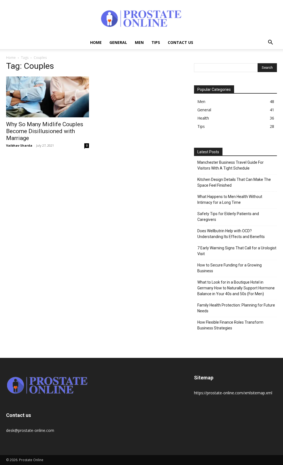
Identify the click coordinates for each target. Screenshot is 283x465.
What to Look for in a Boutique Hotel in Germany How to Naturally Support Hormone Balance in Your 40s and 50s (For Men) (236, 288)
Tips (155, 42)
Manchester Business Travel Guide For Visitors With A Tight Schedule (230, 165)
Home (96, 42)
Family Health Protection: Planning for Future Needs (236, 308)
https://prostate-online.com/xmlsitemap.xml (233, 392)
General (118, 42)
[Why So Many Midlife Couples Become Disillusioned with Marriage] (47, 96)
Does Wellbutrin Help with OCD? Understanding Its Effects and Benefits (231, 234)
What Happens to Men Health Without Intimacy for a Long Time (229, 199)
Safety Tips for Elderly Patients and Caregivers (228, 217)
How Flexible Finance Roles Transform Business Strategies (230, 325)
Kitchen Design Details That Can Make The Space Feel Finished (234, 182)
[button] (270, 43)
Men (139, 42)
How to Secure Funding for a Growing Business (229, 268)
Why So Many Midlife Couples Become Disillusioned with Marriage (44, 131)
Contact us (180, 42)
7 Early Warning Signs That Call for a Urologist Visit (236, 251)
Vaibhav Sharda (19, 145)
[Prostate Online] (141, 18)
